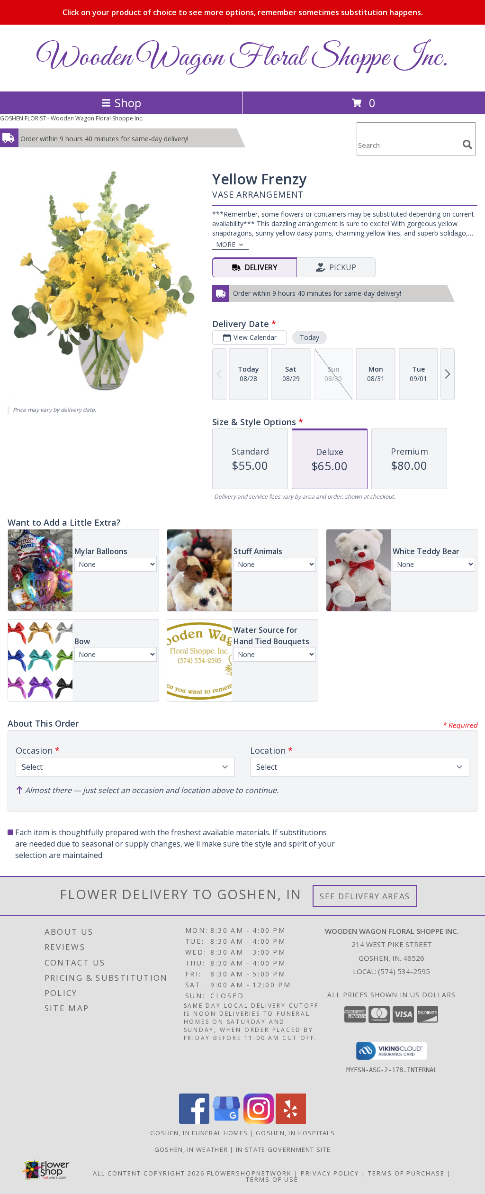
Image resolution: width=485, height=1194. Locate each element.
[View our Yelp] (291, 1121)
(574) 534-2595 (404, 971)
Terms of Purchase (406, 1173)
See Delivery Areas (365, 896)
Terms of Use (272, 1179)
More (225, 244)
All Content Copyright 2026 (149, 1173)
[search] (467, 144)
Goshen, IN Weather (191, 1149)
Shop (128, 102)
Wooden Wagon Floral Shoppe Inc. (242, 58)
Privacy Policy (330, 1173)
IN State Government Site (283, 1149)
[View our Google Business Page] (226, 1121)
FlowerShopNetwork (249, 1173)
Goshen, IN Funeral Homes (199, 1133)
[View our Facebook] (194, 1121)
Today (309, 337)
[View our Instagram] (258, 1121)
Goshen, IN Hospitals (295, 1133)
